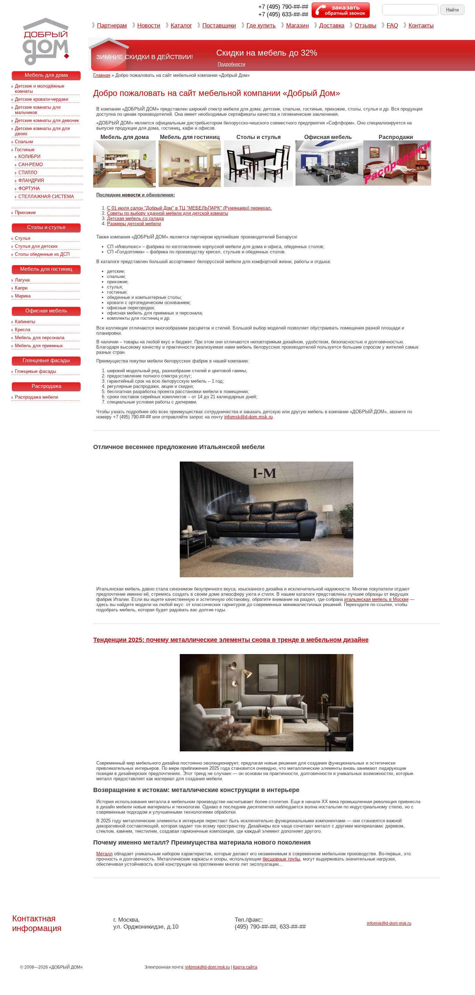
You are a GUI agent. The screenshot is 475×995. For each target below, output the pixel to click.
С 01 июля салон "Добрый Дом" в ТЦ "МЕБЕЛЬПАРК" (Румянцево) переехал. (189, 208)
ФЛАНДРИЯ (31, 180)
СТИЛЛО (27, 172)
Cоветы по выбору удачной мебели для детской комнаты (167, 213)
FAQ (392, 25)
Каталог (181, 25)
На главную (46, 41)
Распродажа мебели (36, 397)
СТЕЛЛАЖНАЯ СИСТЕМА (46, 196)
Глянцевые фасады (35, 371)
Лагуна (22, 280)
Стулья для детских (36, 246)
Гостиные (24, 149)
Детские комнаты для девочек (47, 120)
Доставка (331, 25)
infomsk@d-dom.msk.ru (248, 416)
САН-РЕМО (30, 164)
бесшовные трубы (281, 859)
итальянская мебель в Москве (376, 599)
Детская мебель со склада (135, 218)
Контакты (421, 25)
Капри (21, 288)
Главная (101, 75)
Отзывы (365, 25)
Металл (104, 853)
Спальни (24, 141)
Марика (23, 296)
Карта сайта (245, 967)
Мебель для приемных (39, 345)
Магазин (297, 25)
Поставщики (219, 25)
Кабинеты (25, 321)
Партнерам (112, 25)
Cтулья (22, 238)
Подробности (231, 64)
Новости (148, 25)
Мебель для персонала (39, 337)
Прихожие (25, 212)
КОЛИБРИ (29, 156)
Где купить (261, 25)
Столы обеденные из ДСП (42, 254)
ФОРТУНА (29, 188)
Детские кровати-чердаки (41, 99)
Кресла (22, 329)
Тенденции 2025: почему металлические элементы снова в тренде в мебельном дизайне (231, 639)
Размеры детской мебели (134, 223)
